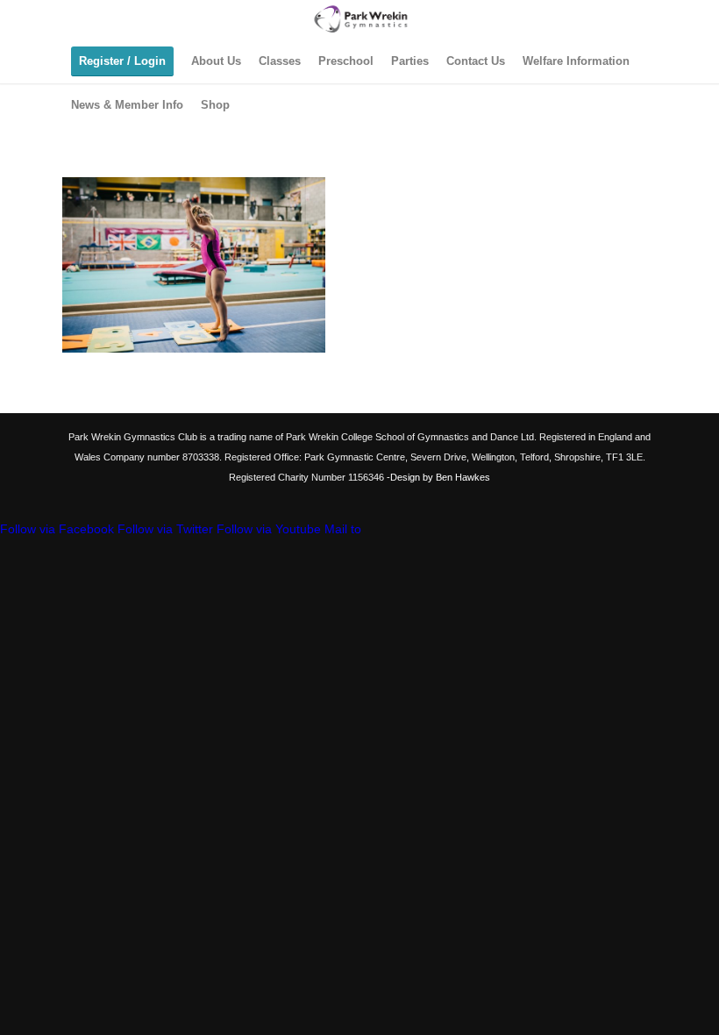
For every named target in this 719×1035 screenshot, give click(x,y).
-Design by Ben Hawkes (437, 477)
